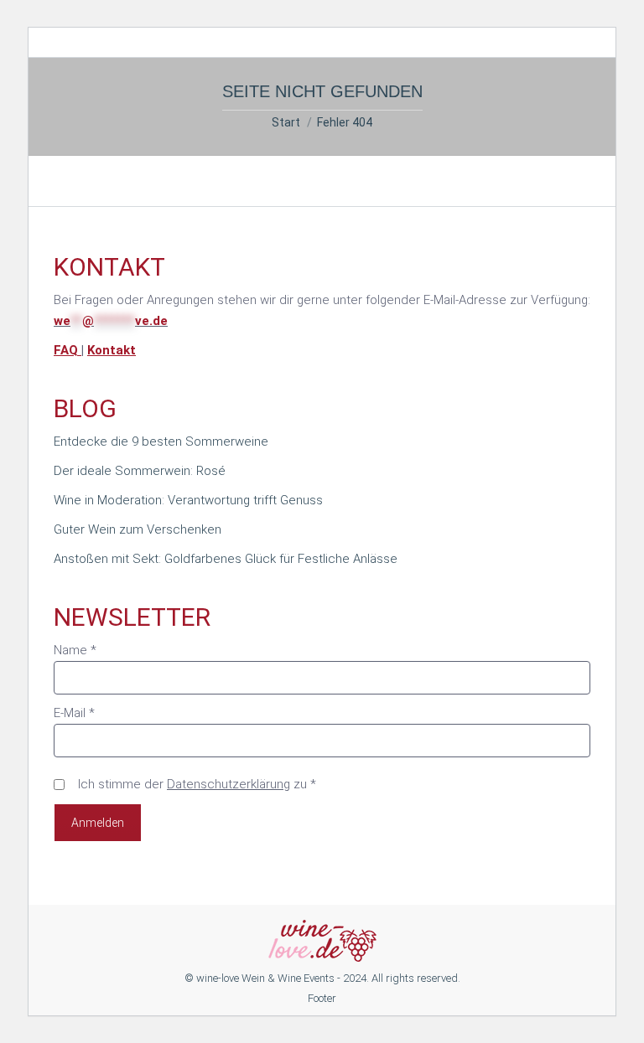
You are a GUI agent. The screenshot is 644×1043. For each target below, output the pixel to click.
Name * (75, 650)
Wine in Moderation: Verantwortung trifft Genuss (188, 500)
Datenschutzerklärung (228, 784)
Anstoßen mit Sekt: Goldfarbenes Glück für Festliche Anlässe (225, 558)
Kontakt (111, 350)
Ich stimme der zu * (197, 784)
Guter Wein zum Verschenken (137, 529)
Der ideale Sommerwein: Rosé (140, 470)
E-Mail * (74, 712)
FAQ (67, 350)
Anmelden (97, 822)
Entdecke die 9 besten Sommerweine (161, 441)
